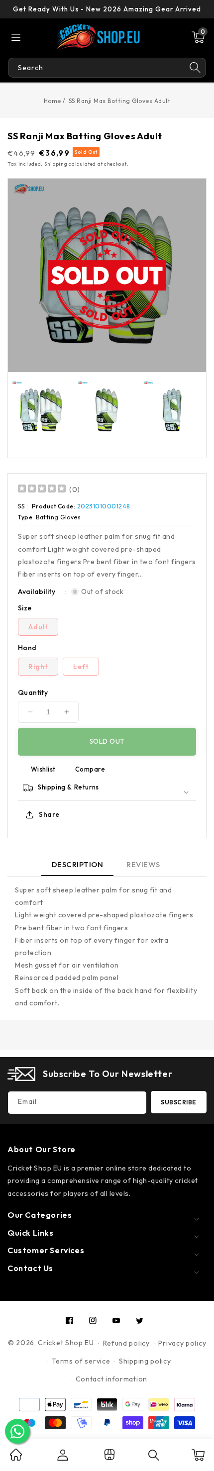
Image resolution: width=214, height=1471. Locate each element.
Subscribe (179, 1102)
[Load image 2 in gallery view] (106, 410)
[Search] (195, 68)
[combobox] (96, 68)
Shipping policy (145, 1361)
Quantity (33, 692)
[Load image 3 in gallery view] (172, 410)
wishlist (43, 769)
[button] (198, 37)
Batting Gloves (58, 517)
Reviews (143, 864)
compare (90, 769)
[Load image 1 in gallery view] (40, 410)
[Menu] (15, 37)
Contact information (111, 1378)
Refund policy (126, 1343)
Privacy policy (182, 1343)
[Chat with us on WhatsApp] (17, 1431)
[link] (16, 1458)
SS (21, 506)
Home (52, 100)
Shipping (56, 164)
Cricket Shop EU (66, 1342)
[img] (42, 490)
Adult (43, 629)
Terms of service (81, 1361)
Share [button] (49, 814)
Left (86, 669)
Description (78, 864)
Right (43, 669)
